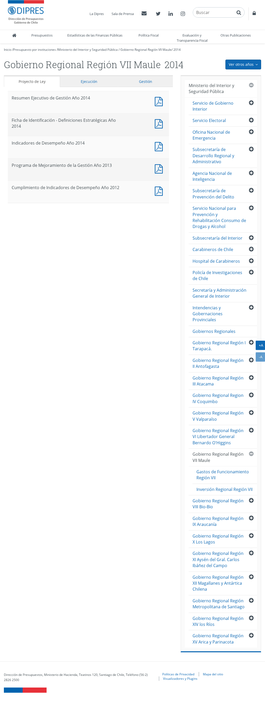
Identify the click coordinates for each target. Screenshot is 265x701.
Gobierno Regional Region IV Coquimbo (218, 398)
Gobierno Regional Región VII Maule (146, 49)
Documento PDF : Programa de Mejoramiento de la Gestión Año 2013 (160, 168)
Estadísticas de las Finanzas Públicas (94, 35)
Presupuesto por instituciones (34, 49)
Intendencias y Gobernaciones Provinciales (208, 314)
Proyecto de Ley (32, 81)
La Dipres (97, 13)
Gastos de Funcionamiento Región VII (222, 475)
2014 (177, 49)
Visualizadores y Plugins (180, 678)
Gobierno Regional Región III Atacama (218, 381)
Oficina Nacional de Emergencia (211, 135)
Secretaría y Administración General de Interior (219, 293)
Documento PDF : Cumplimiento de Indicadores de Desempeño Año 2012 (160, 190)
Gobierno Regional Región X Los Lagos (218, 539)
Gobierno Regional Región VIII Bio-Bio (218, 504)
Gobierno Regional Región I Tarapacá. (219, 346)
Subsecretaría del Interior (217, 238)
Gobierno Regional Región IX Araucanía (218, 521)
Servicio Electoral (209, 120)
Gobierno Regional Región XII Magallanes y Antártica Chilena (218, 583)
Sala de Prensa (123, 13)
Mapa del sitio (213, 674)
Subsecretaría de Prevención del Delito (213, 193)
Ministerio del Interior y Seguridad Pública (88, 49)
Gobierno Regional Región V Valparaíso (218, 416)
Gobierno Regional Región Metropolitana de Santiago (219, 604)
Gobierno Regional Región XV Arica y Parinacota (218, 639)
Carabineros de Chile (213, 249)
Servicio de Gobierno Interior (213, 106)
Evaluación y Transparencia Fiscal (192, 38)
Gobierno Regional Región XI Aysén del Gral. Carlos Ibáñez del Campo (218, 559)
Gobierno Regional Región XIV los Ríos (218, 621)
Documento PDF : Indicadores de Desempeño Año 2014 (160, 146)
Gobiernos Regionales (214, 331)
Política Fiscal (148, 35)
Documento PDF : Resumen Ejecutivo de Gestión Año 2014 (160, 101)
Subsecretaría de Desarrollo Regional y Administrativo (213, 155)
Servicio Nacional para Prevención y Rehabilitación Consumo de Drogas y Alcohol (219, 217)
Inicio (7, 49)
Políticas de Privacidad (178, 674)
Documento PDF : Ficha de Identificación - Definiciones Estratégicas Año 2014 (160, 123)
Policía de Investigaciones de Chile (217, 275)
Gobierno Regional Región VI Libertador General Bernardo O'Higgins (218, 437)
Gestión (145, 81)
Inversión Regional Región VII (224, 489)
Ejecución (89, 81)
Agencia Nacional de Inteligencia (212, 176)
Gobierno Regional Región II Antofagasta (218, 363)
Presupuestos (42, 35)
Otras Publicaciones (235, 35)
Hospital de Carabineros (216, 261)
